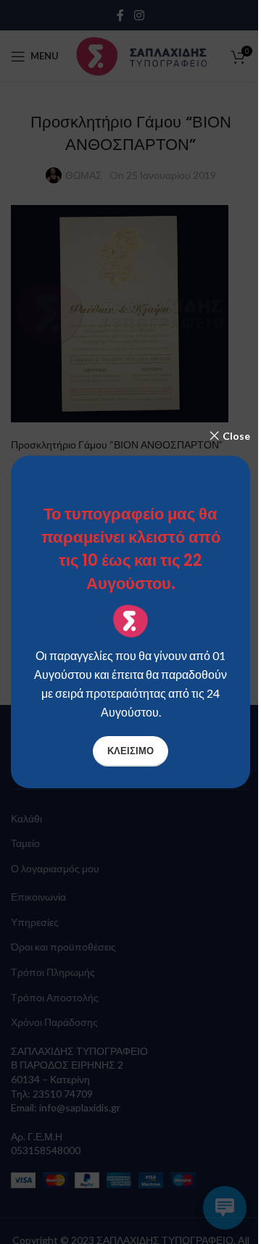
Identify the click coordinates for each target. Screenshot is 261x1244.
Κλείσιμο (130, 750)
